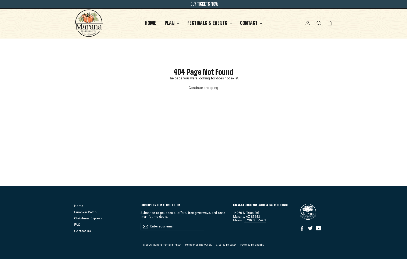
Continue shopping (203, 88)
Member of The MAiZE (198, 244)
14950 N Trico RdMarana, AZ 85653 (246, 215)
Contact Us (82, 231)
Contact (249, 23)
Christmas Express (88, 218)
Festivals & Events (208, 23)
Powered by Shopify (252, 244)
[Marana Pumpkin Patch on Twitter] (310, 228)
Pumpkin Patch (85, 212)
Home (150, 23)
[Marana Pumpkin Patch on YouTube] (318, 228)
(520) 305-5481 (255, 220)
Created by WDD (226, 244)
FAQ (77, 225)
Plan (170, 23)
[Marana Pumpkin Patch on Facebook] (302, 228)
